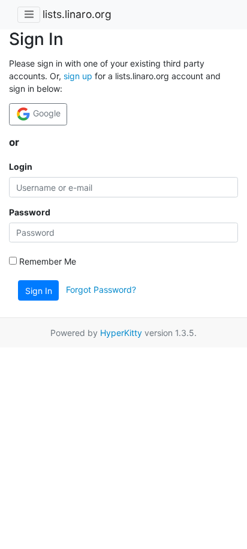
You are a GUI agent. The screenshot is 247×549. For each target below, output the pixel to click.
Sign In (38, 291)
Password (29, 212)
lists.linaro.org (77, 14)
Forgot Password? (101, 289)
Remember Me (46, 261)
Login (20, 166)
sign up (78, 76)
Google (46, 113)
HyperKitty (121, 333)
